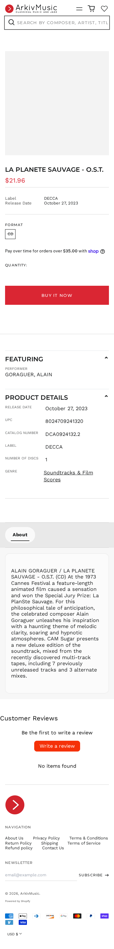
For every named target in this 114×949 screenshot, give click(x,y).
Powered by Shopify (17, 901)
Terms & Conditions (88, 838)
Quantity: (16, 265)
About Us (14, 838)
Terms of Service (84, 843)
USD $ (12, 934)
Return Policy (18, 843)
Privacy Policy (46, 838)
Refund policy (19, 847)
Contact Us (53, 847)
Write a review (57, 746)
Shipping (49, 843)
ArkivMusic (29, 893)
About (20, 535)
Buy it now (57, 295)
